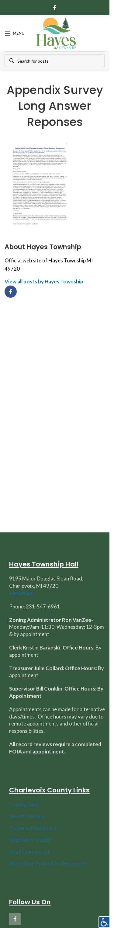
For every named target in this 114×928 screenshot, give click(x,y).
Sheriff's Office (26, 816)
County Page (24, 804)
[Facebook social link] (54, 7)
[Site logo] (56, 32)
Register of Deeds (29, 839)
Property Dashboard (32, 828)
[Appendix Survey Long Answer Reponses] (40, 184)
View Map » (22, 593)
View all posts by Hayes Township (44, 281)
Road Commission (29, 851)
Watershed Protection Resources (47, 863)
